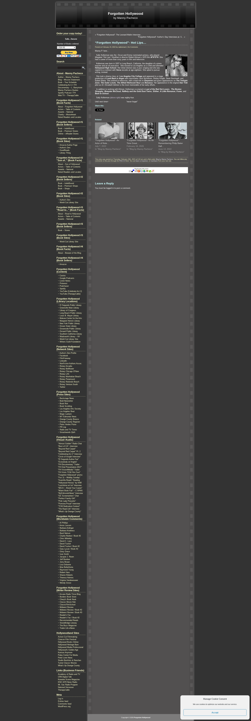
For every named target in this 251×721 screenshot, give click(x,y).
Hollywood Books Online (68, 642)
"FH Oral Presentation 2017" (70, 467)
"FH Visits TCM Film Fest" (69, 472)
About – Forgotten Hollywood (70, 107)
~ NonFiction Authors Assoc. (70, 363)
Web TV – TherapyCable (68, 95)
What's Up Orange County (69, 665)
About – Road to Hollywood (69, 214)
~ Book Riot (63, 403)
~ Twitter (61, 387)
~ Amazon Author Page (67, 145)
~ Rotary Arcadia (65, 366)
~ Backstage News (66, 398)
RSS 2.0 (122, 161)
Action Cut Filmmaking (67, 637)
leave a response (142, 161)
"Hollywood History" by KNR (70, 483)
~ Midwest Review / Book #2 (70, 610)
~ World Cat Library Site (68, 202)
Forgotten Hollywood (125, 14)
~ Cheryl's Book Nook (67, 599)
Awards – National (65, 112)
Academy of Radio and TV (69, 674)
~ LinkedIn (62, 361)
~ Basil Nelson (64, 533)
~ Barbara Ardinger (66, 528)
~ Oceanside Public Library (69, 329)
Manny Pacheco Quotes (68, 90)
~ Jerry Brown (64, 562)
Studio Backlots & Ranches (69, 660)
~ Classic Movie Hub (67, 602)
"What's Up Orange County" (69, 511)
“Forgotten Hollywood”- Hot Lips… (120, 42)
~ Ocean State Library (67, 326)
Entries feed (63, 701)
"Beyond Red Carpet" (67, 449)
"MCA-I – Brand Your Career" (70, 488)
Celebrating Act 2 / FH (67, 85)
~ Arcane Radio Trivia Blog (69, 594)
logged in (110, 188)
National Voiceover (66, 687)
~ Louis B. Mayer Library (68, 316)
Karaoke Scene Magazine (69, 679)
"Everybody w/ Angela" (67, 462)
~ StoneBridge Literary (67, 623)
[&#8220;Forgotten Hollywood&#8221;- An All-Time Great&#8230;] (141, 130)
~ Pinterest (62, 283)
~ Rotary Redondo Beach (68, 382)
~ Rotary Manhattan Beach (69, 376)
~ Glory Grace (64, 551)
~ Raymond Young (65, 570)
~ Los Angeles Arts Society (69, 409)
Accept (215, 712)
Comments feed (64, 704)
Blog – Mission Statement (69, 80)
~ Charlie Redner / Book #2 (69, 536)
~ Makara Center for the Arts (70, 318)
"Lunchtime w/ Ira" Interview (69, 485)
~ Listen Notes (64, 281)
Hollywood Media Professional (70, 647)
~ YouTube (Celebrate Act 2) (70, 291)
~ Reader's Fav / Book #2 (68, 618)
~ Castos (62, 275)
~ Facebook (63, 356)
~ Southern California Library (70, 334)
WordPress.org (64, 706)
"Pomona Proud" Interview (69, 504)
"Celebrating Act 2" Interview (70, 454)
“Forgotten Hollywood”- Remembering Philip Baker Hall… (170, 143)
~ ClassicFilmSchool (66, 604)
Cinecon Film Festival (67, 639)
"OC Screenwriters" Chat (68, 496)
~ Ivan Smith (63, 554)
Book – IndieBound (66, 128)
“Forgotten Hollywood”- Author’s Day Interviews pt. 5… (160, 37)
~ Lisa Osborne (64, 564)
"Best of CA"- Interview (67, 446)
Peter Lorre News (65, 658)
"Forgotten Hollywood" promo (70, 475)
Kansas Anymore (65, 652)
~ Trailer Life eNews (66, 628)
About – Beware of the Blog (69, 253)
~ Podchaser (63, 286)
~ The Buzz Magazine (67, 625)
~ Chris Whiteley (65, 538)
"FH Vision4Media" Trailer (69, 470)
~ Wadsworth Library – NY (69, 336)
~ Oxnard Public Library (68, 331)
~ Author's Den (64, 148)
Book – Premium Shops (68, 186)
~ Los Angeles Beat (66, 411)
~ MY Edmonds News (67, 416)
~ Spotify (62, 289)
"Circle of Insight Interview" (69, 457)
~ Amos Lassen (64, 525)
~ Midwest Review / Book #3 (70, 612)
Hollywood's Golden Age (68, 650)
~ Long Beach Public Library (70, 313)
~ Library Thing (64, 153)
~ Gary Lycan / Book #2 (68, 549)
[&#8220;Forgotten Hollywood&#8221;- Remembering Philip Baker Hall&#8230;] (172, 130)
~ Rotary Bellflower (66, 369)
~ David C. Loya (65, 541)
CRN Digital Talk (65, 677)
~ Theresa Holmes (65, 578)
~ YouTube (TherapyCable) (69, 294)
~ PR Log (62, 427)
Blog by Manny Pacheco (164, 159)
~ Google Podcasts (66, 278)
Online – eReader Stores (68, 134)
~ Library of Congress (67, 310)
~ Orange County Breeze (68, 419)
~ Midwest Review (65, 607)
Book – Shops (64, 188)
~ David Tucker (64, 544)
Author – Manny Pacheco (68, 77)
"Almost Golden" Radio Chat (70, 443)
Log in (60, 698)
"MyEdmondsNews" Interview (70, 493)
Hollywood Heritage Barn (68, 645)
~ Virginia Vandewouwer (68, 580)
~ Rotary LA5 (63, 374)
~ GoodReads (64, 150)
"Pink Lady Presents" (67, 501)
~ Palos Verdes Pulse (67, 424)
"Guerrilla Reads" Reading (69, 480)
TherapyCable (64, 690)
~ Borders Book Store (67, 597)
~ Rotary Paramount (66, 379)
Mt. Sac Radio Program (68, 685)
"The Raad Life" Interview (68, 509)
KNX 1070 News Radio (67, 682)
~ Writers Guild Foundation (69, 342)
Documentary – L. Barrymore (70, 87)
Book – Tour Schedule (67, 82)
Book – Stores (64, 230)
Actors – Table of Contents (69, 109)
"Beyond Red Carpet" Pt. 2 (69, 451)
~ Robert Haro (64, 572)
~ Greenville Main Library (68, 308)
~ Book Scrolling (65, 406)
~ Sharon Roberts (65, 575)
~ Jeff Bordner (64, 559)
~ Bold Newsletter (65, 401)
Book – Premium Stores (68, 131)
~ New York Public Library (69, 323)
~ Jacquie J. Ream (66, 557)
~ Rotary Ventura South (68, 384)
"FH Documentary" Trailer (68, 464)
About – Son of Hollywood (69, 164)
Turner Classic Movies (67, 663)
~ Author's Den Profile (67, 353)
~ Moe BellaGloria (65, 567)
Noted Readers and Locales (69, 117)
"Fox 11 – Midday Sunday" (69, 477)
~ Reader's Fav (64, 615)
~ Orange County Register (69, 422)
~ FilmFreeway (64, 358)
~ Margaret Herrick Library (69, 321)
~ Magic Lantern (65, 414)
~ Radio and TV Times (67, 430)
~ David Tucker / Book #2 (69, 546)
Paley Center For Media (68, 655)
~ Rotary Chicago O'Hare (68, 371)
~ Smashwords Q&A (66, 432)
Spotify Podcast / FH (67, 93)
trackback (154, 161)
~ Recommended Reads (68, 620)
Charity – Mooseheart (67, 114)
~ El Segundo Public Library (69, 305)
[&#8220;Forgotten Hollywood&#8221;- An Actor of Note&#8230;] (109, 130)
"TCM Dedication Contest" (69, 506)
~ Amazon (62, 264)
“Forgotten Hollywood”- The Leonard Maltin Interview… (119, 35)
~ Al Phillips (63, 523)
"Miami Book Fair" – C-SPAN (70, 490)
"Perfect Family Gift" (66, 498)
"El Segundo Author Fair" (68, 459)
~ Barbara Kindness (66, 531)
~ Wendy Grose (64, 583)
